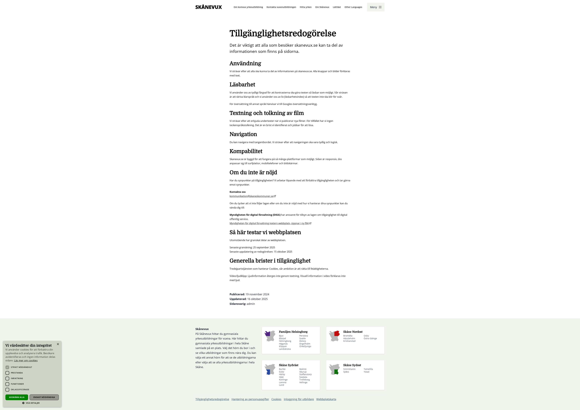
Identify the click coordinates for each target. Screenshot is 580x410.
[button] (32, 403)
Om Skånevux (322, 7)
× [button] (58, 344)
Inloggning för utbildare (299, 399)
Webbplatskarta (326, 399)
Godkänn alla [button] (16, 397)
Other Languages (353, 7)
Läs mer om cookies (25, 360)
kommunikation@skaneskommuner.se (251, 196)
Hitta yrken (306, 7)
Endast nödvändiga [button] (44, 397)
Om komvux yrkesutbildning (248, 7)
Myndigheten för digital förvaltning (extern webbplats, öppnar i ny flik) (269, 223)
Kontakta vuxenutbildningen (281, 7)
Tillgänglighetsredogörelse (212, 399)
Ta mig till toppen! (566, 403)
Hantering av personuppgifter (250, 399)
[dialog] (32, 374)
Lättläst (337, 7)
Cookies (276, 399)
